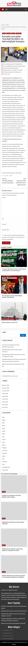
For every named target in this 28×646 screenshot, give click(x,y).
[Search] (26, 9)
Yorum (4, 197)
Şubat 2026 (5, 396)
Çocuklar (7, 175)
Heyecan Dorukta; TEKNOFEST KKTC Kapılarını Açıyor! (21, 182)
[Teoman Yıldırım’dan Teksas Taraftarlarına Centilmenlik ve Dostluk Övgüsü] (14, 258)
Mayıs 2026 (5, 393)
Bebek (8, 318)
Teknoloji (4, 461)
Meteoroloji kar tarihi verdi (9, 322)
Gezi (17, 318)
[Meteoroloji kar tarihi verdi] (14, 311)
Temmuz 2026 (5, 388)
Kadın (13, 33)
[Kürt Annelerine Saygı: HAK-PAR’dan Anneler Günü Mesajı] (14, 284)
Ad (3, 218)
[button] (6, 9)
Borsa (3, 425)
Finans (3, 434)
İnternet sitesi (5, 229)
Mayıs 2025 (5, 402)
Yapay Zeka (5, 470)
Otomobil (4, 450)
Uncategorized (6, 467)
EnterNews (21, 642)
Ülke (3, 464)
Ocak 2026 (5, 399)
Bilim (4, 33)
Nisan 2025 (5, 404)
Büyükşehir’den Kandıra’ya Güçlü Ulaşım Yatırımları (14, 611)
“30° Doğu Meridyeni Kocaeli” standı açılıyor (8, 180)
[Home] (3, 9)
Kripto (3, 445)
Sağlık (3, 456)
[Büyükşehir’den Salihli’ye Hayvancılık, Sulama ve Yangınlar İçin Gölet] (14, 538)
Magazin (4, 447)
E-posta (4, 224)
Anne (4, 318)
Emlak (3, 431)
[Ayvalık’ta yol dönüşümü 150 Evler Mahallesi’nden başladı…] (14, 484)
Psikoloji (18, 33)
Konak (11, 175)
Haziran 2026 (5, 390)
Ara (4, 332)
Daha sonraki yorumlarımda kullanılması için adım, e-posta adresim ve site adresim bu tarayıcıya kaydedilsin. (13, 237)
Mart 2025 (5, 407)
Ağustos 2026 (5, 385)
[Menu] (6, 9)
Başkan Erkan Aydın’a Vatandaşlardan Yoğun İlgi (13, 623)
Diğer (3, 428)
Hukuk (8, 33)
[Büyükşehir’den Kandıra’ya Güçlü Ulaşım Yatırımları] (14, 511)
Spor (3, 459)
